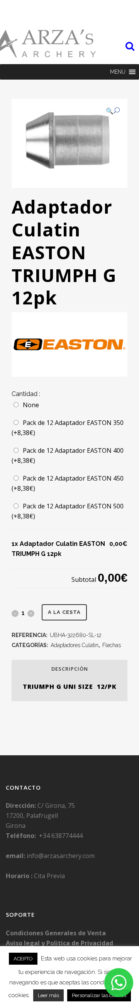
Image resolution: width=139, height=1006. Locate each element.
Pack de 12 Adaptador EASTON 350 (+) (68, 427)
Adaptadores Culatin (74, 645)
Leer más (48, 995)
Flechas (111, 645)
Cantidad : (26, 394)
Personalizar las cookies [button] (99, 995)
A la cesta (64, 612)
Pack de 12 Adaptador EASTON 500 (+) (68, 511)
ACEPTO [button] (23, 959)
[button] (117, 72)
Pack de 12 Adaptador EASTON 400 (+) (68, 455)
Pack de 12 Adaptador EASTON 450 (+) (68, 483)
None (29, 405)
